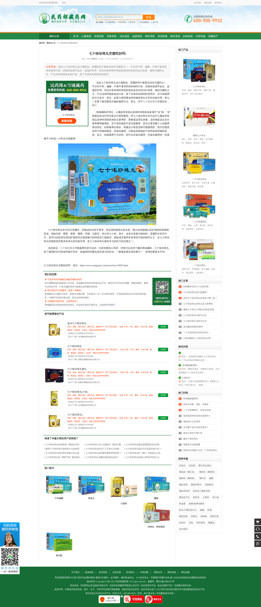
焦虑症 (182, 523)
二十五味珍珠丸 (199, 179)
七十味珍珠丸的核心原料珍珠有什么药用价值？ (148, 457)
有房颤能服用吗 (189, 365)
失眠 (191, 523)
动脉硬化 (209, 484)
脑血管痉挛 (184, 491)
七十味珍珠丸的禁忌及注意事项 (198, 304)
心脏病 (206, 497)
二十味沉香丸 (199, 265)
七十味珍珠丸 (110, 22)
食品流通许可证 (165, 585)
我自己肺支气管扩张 (192, 433)
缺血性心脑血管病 (201, 491)
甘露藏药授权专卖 (182, 585)
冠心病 (215, 497)
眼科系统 (175, 36)
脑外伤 (202, 478)
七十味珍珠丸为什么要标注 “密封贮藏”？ (104, 444)
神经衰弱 (200, 523)
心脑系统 (86, 36)
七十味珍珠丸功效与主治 (194, 315)
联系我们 (218, 3)
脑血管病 (183, 484)
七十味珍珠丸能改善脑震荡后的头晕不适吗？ (147, 444)
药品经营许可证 (148, 585)
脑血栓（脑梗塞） (207, 472)
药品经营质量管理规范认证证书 (124, 585)
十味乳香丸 (121, 22)
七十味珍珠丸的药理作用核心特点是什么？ (65, 453)
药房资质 (103, 572)
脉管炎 (196, 497)
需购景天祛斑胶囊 (191, 444)
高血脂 (192, 465)
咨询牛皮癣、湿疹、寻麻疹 (196, 404)
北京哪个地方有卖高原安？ (196, 427)
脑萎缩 (211, 523)
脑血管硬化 (196, 484)
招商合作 (158, 572)
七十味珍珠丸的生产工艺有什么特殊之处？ (105, 449)
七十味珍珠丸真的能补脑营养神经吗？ (103, 453)
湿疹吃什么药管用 (191, 421)
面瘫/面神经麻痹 (196, 504)
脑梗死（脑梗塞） (187, 478)
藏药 (53, 3)
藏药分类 (54, 36)
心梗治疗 (186, 378)
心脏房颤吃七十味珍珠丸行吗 (197, 338)
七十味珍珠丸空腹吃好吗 (67, 43)
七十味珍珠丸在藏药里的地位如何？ (102, 457)
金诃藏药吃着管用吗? (193, 327)
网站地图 (185, 572)
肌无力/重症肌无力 (188, 510)
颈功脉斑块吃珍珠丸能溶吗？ (197, 416)
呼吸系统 (112, 36)
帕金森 (182, 504)
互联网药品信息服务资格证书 (94, 585)
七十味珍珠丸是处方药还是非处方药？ (143, 449)
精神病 (204, 516)
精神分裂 (214, 516)
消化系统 (124, 36)
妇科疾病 (188, 36)
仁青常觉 (131, 22)
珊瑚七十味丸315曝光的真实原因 (198, 309)
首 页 (76, 36)
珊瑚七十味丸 (199, 135)
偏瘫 (211, 478)
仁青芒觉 (154, 22)
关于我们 (197, 3)
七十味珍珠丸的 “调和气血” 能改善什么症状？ (67, 457)
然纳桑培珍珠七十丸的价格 (196, 286)
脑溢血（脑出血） (187, 472)
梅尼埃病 (183, 516)
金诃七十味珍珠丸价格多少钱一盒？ (200, 298)
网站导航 (172, 572)
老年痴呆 (183, 529)
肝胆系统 (99, 36)
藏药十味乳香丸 (190, 439)
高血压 (182, 465)
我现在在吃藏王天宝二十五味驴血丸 (200, 450)
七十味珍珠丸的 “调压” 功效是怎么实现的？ (146, 453)
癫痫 (202, 510)
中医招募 (144, 572)
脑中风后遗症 (204, 465)
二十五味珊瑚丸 (143, 22)
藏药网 (42, 43)
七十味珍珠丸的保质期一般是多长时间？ (64, 444)
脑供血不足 (184, 497)
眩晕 (210, 510)
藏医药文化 (51, 43)
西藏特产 (213, 36)
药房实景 (117, 572)
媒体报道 (208, 3)
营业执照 (74, 585)
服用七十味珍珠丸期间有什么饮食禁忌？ (64, 449)
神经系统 (150, 36)
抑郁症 (194, 516)
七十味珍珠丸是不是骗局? (195, 292)
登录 (64, 3)
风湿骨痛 (162, 36)
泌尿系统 (137, 36)
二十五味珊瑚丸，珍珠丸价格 (197, 410)
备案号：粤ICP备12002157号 (161, 581)
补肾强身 (200, 36)
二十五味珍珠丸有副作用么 (196, 332)
